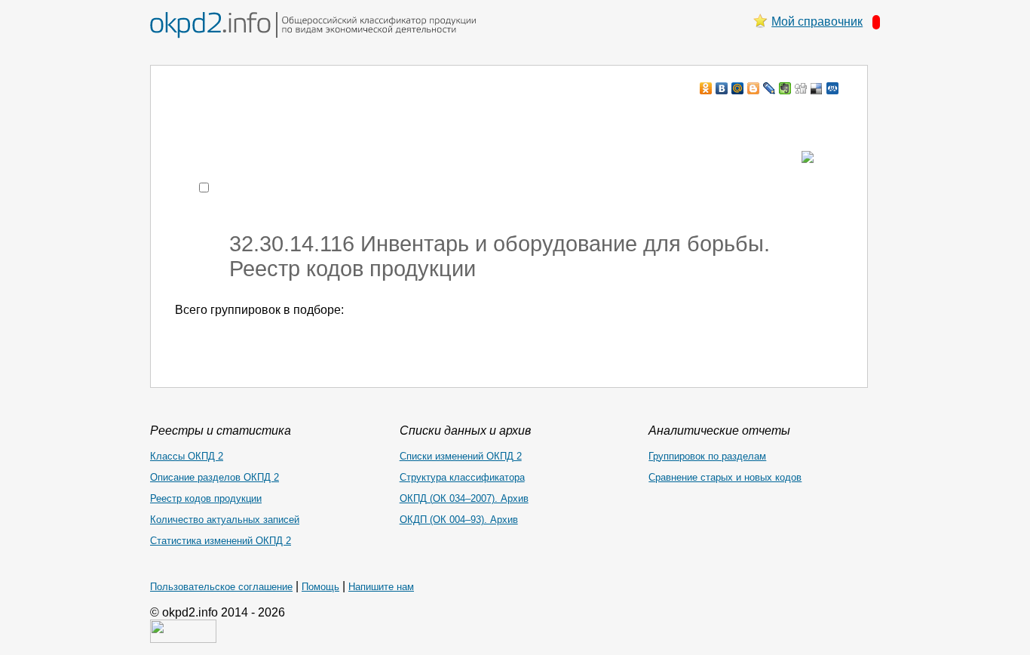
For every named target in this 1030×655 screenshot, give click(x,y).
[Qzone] (833, 88)
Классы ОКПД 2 (186, 456)
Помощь (320, 586)
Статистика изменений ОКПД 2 (220, 540)
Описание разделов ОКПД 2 (214, 477)
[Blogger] (754, 88)
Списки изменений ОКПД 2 (461, 456)
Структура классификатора (462, 477)
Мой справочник (817, 21)
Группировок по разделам (707, 456)
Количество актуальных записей (224, 519)
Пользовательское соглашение (221, 586)
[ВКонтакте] (722, 88)
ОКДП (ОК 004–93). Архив (459, 519)
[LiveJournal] (769, 88)
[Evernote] (785, 88)
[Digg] (801, 88)
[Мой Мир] (738, 88)
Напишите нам (381, 586)
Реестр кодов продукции (206, 498)
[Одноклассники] (706, 88)
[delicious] (817, 88)
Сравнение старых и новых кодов (725, 477)
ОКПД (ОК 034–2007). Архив (464, 498)
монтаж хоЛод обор (318, 117)
